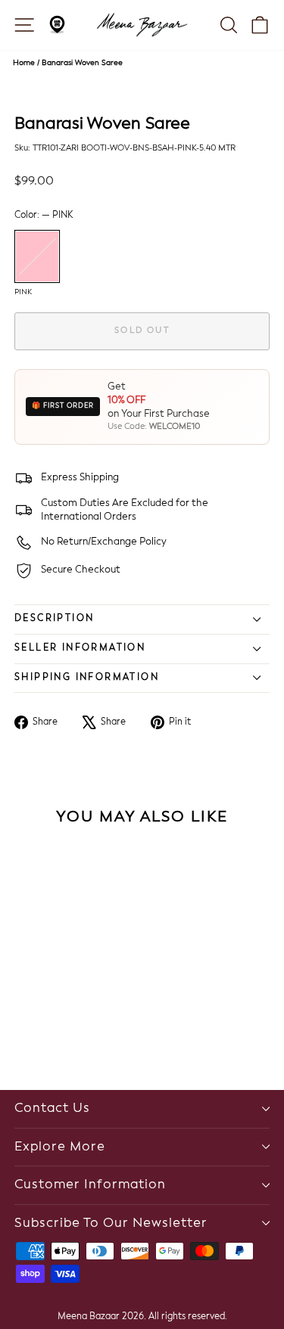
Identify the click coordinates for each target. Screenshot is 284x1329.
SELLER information (79, 648)
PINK (37, 256)
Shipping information (86, 677)
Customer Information (90, 1184)
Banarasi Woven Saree (82, 63)
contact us (52, 1108)
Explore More (59, 1147)
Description (54, 618)
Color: (43, 215)
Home (24, 63)
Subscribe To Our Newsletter (111, 1223)
